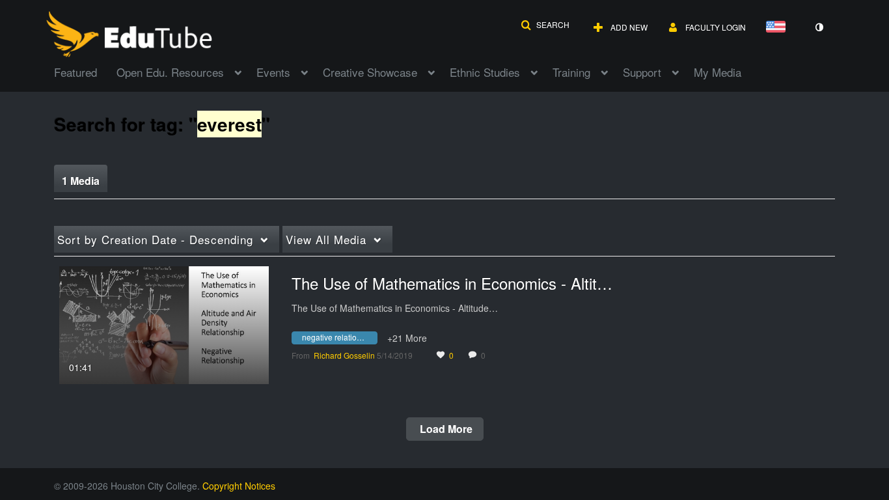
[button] (545, 24)
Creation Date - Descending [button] (155, 239)
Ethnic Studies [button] (485, 72)
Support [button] (642, 72)
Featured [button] (75, 72)
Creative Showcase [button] (370, 72)
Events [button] (273, 72)
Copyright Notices (238, 485)
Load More (444, 428)
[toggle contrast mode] (818, 27)
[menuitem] (85, 71)
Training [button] (571, 72)
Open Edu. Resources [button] (170, 72)
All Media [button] (326, 239)
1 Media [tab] (81, 180)
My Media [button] (717, 72)
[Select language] (778, 28)
